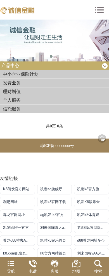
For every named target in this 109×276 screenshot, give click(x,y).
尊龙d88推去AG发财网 (19, 240)
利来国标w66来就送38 (93, 253)
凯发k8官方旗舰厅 (91, 189)
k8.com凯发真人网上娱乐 (19, 253)
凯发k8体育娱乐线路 (93, 215)
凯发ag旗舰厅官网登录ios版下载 (56, 189)
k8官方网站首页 (53, 253)
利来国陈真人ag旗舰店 (56, 227)
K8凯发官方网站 (16, 189)
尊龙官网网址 (14, 215)
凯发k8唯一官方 (16, 227)
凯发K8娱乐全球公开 (93, 202)
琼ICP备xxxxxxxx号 (57, 145)
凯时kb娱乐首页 (53, 240)
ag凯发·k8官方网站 (55, 215)
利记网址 (10, 202)
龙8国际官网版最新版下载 (93, 227)
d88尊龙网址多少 (91, 240)
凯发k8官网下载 (53, 202)
